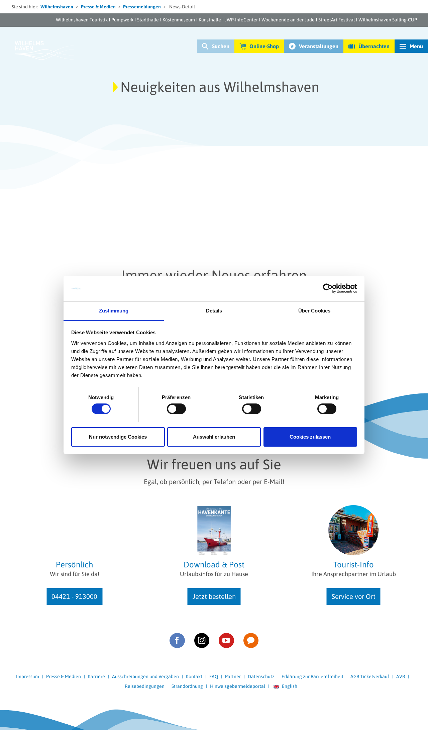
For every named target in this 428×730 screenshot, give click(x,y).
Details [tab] (214, 310)
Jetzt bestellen (214, 596)
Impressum (27, 676)
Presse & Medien (98, 6)
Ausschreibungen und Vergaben (145, 676)
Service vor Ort (354, 596)
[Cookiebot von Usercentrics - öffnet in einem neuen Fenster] (328, 288)
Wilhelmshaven (56, 6)
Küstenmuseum (179, 19)
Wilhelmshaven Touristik (82, 19)
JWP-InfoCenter (241, 19)
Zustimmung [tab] (114, 310)
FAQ (213, 676)
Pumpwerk (122, 19)
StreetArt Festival (336, 19)
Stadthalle (148, 19)
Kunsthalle (210, 19)
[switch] (176, 408)
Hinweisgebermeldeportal (237, 686)
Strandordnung (187, 686)
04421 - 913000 (74, 596)
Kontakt (194, 676)
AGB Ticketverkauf (369, 676)
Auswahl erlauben (214, 437)
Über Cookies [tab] (314, 310)
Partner (233, 676)
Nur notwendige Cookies (118, 437)
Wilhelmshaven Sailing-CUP (387, 19)
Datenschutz (261, 676)
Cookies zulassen (310, 437)
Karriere (96, 676)
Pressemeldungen (142, 6)
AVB (400, 676)
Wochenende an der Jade (288, 19)
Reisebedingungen (145, 686)
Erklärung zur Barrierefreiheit (312, 676)
